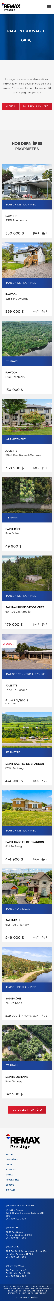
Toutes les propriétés (27, 1110)
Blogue (10, 1185)
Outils (9, 1175)
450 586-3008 (18, 1257)
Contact (10, 1190)
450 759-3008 (18, 1219)
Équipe (9, 1165)
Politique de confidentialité (21, 1291)
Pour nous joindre (35, 106)
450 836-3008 (18, 1276)
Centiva (33, 1297)
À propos (11, 1170)
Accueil (10, 106)
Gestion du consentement (33, 1293)
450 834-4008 (18, 1238)
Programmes (12, 1180)
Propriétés (12, 1160)
